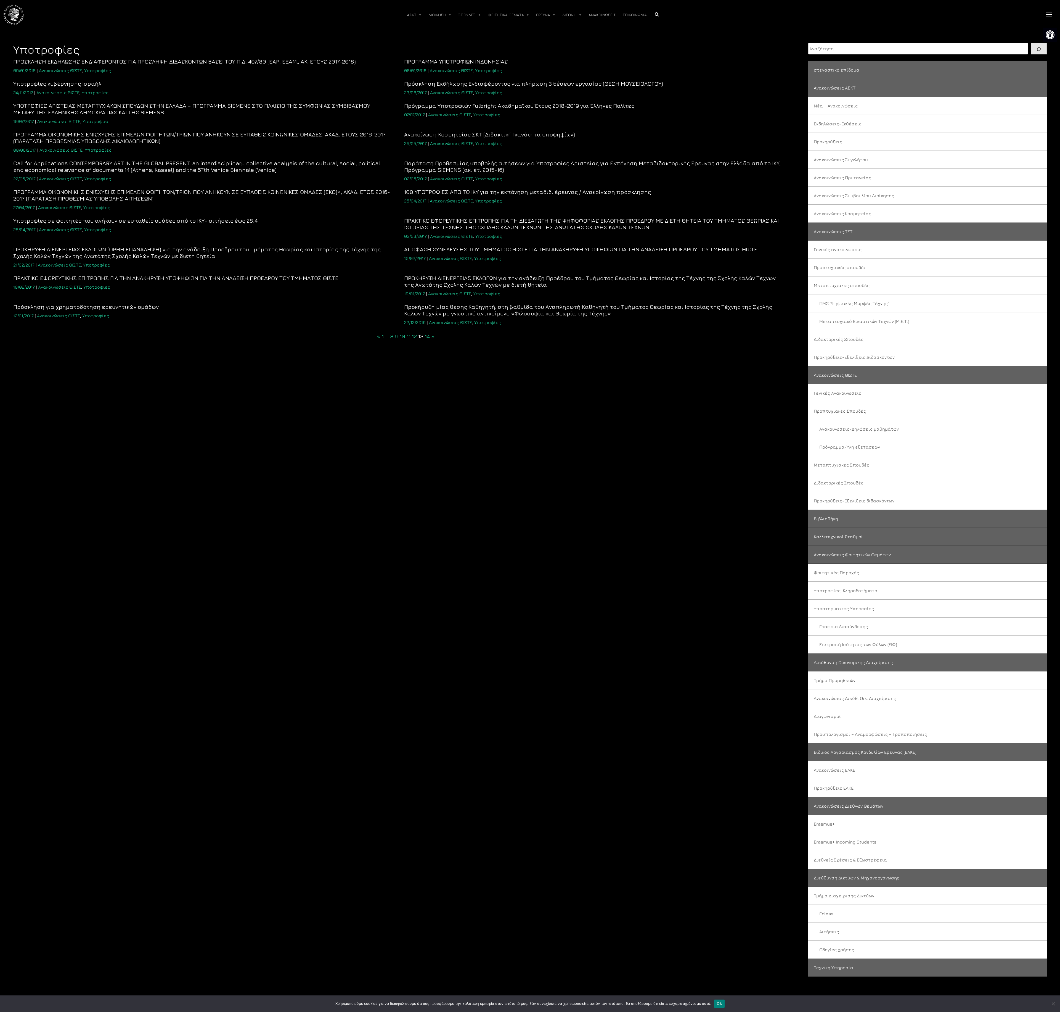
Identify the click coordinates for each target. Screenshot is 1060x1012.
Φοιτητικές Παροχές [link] (836, 572)
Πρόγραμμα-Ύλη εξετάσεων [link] (849, 446)
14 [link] (427, 336)
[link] (1050, 35)
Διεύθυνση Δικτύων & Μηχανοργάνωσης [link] (856, 877)
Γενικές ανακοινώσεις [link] (838, 249)
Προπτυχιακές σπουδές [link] (840, 267)
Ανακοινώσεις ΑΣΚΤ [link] (834, 87)
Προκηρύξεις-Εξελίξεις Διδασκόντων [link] (854, 357)
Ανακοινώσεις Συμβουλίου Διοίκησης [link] (854, 195)
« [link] (378, 336)
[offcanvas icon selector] (1049, 14)
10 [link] (402, 336)
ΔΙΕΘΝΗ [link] (569, 14)
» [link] (433, 336)
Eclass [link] (826, 913)
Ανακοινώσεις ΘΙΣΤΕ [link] (60, 70)
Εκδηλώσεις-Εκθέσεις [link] (838, 123)
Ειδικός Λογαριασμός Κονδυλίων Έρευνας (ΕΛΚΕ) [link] (865, 752)
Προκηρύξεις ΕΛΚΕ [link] (834, 788)
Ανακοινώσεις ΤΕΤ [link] (833, 231)
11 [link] (408, 336)
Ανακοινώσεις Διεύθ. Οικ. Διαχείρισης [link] (855, 698)
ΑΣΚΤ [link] (411, 14)
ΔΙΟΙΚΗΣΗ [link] (437, 14)
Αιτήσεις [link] (829, 931)
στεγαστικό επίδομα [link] (836, 69)
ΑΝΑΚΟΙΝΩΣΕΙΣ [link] (602, 14)
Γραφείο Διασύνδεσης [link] (843, 626)
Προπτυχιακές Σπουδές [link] (840, 411)
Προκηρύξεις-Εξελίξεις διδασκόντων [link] (854, 500)
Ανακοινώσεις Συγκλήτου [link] (841, 159)
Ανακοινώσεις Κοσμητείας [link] (842, 213)
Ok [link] (719, 1003)
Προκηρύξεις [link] (828, 141)
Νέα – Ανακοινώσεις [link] (836, 105)
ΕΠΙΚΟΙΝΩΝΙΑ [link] (635, 14)
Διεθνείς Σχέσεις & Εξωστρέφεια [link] (850, 859)
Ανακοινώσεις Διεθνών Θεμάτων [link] (848, 805)
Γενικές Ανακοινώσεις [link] (837, 393)
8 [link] (392, 336)
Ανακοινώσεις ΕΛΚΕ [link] (834, 770)
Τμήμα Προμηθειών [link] (834, 680)
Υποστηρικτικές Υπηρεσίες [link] (844, 608)
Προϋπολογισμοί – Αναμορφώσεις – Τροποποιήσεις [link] (870, 734)
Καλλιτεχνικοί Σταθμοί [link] (838, 536)
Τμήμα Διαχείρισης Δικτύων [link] (844, 895)
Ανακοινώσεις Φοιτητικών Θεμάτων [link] (852, 554)
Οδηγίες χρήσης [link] (836, 949)
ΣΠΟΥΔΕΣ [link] (467, 14)
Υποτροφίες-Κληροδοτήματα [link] (846, 590)
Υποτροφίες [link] (97, 70)
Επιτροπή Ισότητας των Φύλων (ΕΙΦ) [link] (858, 644)
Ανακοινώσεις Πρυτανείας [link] (842, 177)
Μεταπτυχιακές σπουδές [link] (842, 285)
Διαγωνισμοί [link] (827, 716)
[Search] (1039, 48)
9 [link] (396, 336)
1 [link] (383, 336)
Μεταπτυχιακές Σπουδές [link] (841, 464)
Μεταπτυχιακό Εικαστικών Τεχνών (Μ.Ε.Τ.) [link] (864, 321)
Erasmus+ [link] (824, 823)
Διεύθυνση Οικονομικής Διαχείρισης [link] (853, 662)
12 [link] (414, 336)
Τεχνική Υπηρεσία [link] (833, 967)
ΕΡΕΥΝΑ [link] (543, 14)
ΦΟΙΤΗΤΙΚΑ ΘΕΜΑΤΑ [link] (506, 14)
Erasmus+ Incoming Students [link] (845, 841)
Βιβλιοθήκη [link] (826, 518)
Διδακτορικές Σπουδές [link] (838, 339)
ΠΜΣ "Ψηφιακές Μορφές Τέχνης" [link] (854, 303)
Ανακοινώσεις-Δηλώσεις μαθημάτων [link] (859, 428)
